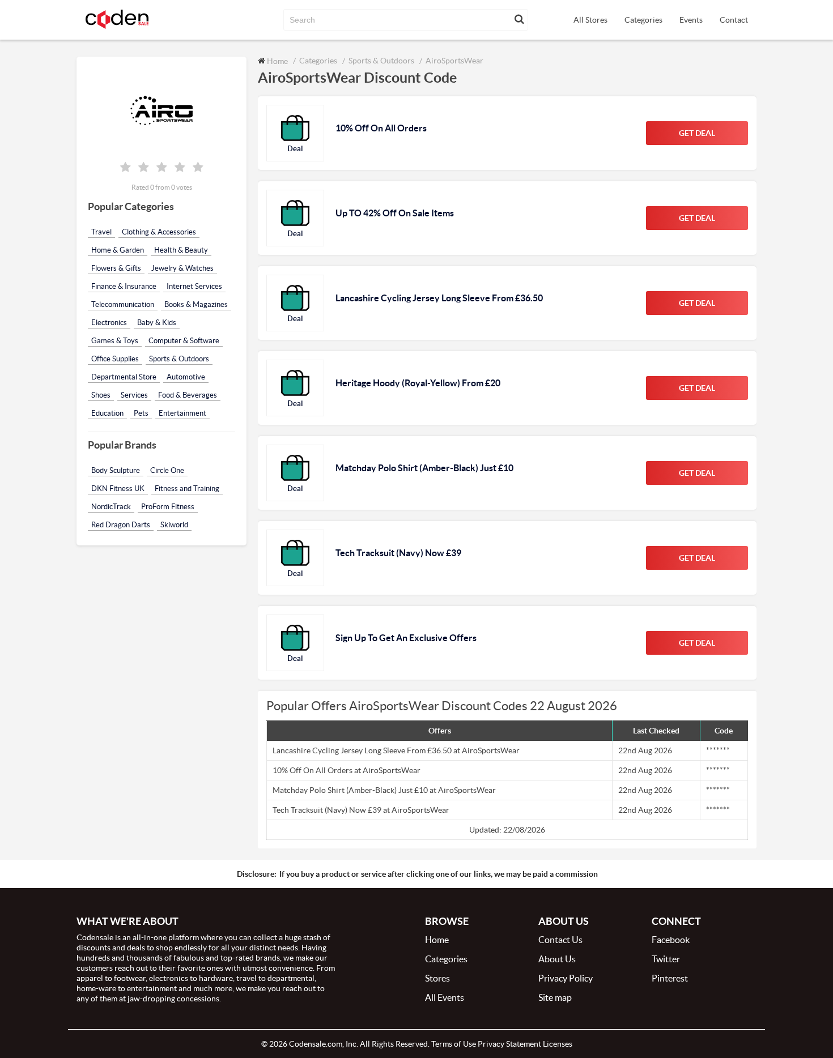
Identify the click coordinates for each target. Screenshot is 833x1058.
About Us (557, 958)
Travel (101, 232)
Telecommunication (122, 304)
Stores (437, 978)
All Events (444, 997)
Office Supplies (115, 359)
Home (276, 61)
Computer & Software (183, 340)
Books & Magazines (196, 304)
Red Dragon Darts (120, 525)
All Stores (590, 20)
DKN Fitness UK (117, 488)
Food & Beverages (187, 395)
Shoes (100, 395)
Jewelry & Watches (182, 268)
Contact (734, 20)
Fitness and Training (187, 488)
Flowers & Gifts (116, 268)
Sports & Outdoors (179, 359)
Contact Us (560, 939)
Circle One (167, 470)
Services (134, 395)
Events (691, 20)
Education (107, 413)
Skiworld (174, 525)
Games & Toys (114, 340)
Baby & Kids (156, 322)
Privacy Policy (565, 978)
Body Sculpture (115, 470)
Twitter (666, 958)
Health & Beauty (181, 250)
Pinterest (670, 978)
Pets (141, 413)
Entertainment (182, 413)
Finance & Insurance (123, 286)
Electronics (109, 322)
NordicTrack (111, 506)
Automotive (186, 377)
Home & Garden (117, 250)
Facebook (671, 939)
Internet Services (194, 286)
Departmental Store (123, 377)
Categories (643, 20)
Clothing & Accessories (159, 232)
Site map (555, 997)
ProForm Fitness (167, 506)
